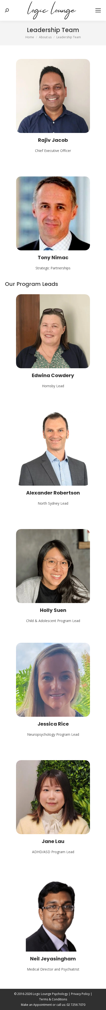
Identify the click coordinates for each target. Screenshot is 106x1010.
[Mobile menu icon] (98, 10)
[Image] (53, 96)
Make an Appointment (36, 1005)
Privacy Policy (80, 994)
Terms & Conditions (53, 999)
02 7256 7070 (76, 1005)
